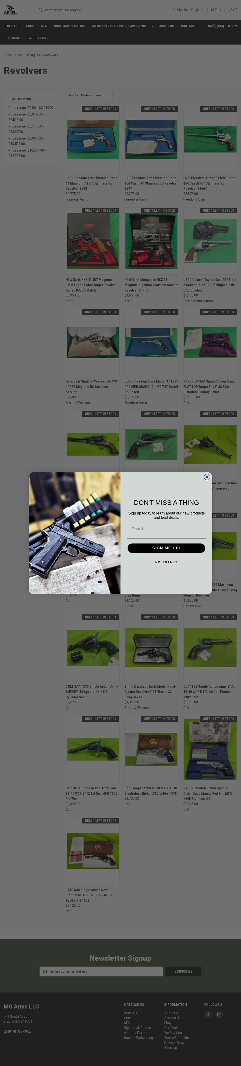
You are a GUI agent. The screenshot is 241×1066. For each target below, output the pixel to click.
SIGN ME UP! (166, 548)
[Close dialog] (207, 477)
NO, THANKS (166, 562)
